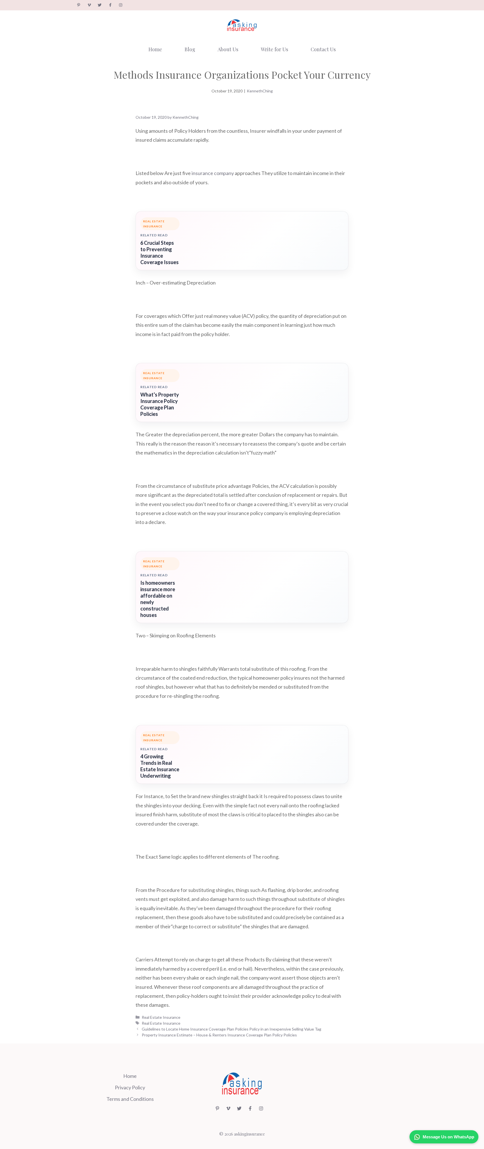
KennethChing (260, 90)
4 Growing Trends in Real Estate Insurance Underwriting (159, 766)
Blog (190, 49)
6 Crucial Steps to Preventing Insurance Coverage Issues (159, 252)
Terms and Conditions (130, 1099)
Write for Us (274, 49)
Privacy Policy (130, 1087)
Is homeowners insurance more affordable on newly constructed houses (157, 599)
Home (155, 49)
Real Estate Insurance (161, 1017)
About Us (228, 49)
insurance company (213, 173)
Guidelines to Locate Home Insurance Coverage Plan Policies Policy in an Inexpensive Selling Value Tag (231, 1029)
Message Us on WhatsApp (448, 1136)
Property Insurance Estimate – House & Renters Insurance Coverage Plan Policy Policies (219, 1035)
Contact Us (323, 49)
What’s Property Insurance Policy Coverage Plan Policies (159, 404)
